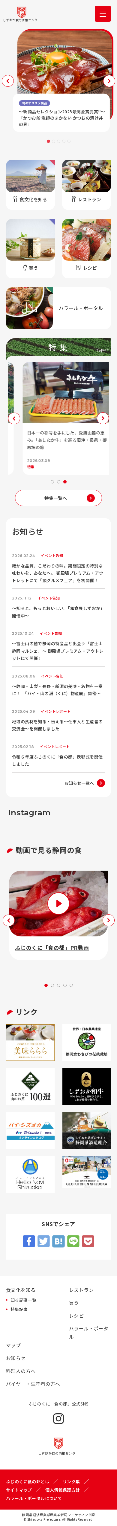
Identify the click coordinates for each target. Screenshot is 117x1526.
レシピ (76, 1315)
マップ (13, 1345)
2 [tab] (53, 141)
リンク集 (71, 1481)
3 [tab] (58, 141)
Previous (8, 81)
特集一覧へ (55, 498)
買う (74, 1302)
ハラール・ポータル (88, 1332)
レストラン (81, 1289)
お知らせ (16, 1358)
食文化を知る (20, 1289)
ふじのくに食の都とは (27, 1481)
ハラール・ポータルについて (34, 1498)
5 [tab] (68, 141)
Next (109, 81)
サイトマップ (19, 1490)
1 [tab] (48, 141)
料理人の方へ (20, 1370)
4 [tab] (63, 141)
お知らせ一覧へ (79, 783)
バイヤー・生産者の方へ (33, 1383)
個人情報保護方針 (62, 1490)
